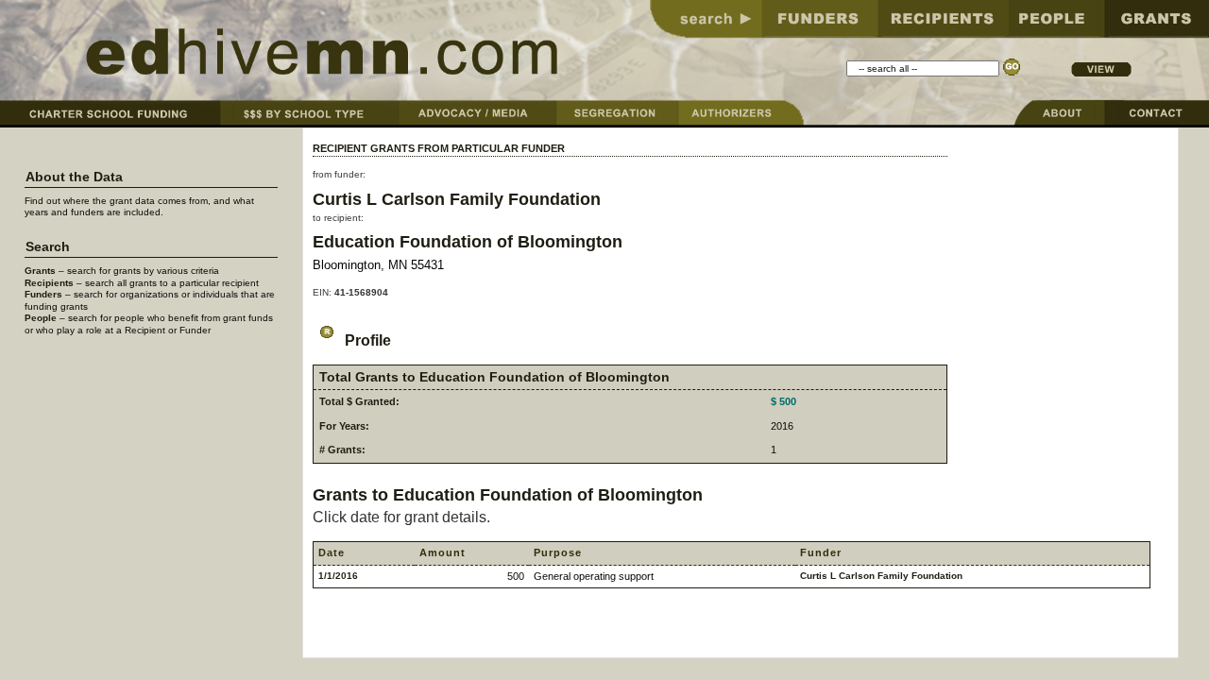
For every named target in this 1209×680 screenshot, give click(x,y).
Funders (43, 294)
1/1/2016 (338, 575)
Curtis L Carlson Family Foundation (457, 199)
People (41, 318)
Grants (40, 270)
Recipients (49, 283)
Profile (366, 340)
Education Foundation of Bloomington (467, 241)
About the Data (74, 177)
